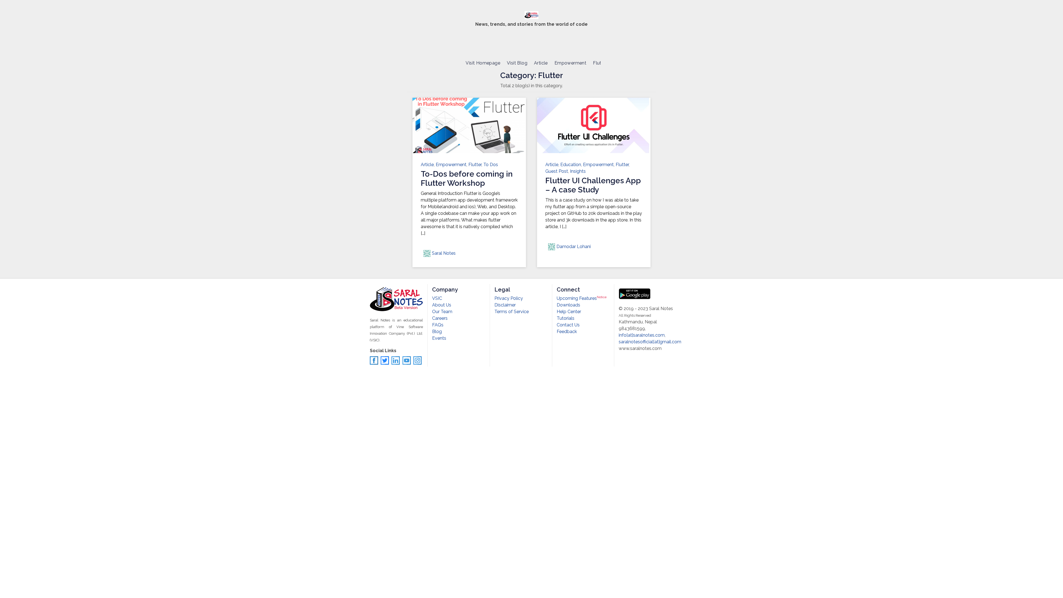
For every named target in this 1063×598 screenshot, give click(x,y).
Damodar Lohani (573, 246)
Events (439, 338)
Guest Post (556, 171)
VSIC (437, 298)
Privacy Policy (508, 298)
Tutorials (565, 318)
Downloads (568, 305)
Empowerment (570, 63)
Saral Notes (444, 253)
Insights (578, 171)
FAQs (437, 325)
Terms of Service (511, 311)
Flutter (600, 63)
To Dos (490, 164)
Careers (440, 318)
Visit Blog (517, 63)
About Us (441, 305)
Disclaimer (505, 305)
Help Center (569, 311)
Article (541, 63)
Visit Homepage (483, 63)
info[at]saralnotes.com (642, 335)
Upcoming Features (582, 298)
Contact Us (568, 325)
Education (570, 164)
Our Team (442, 311)
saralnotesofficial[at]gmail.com (650, 341)
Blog (437, 331)
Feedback (567, 331)
